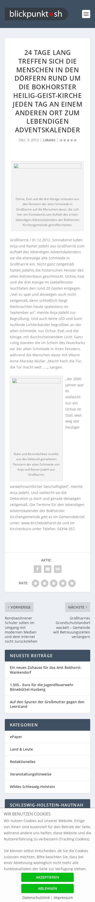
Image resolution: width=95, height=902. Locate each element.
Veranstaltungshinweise (30, 774)
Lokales (49, 139)
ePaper (16, 736)
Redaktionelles (22, 761)
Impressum (63, 897)
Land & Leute (21, 749)
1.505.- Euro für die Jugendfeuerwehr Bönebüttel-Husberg (41, 687)
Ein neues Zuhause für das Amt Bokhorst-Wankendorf (46, 669)
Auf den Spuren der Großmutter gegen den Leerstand (47, 704)
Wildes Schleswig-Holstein (32, 786)
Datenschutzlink (36, 897)
